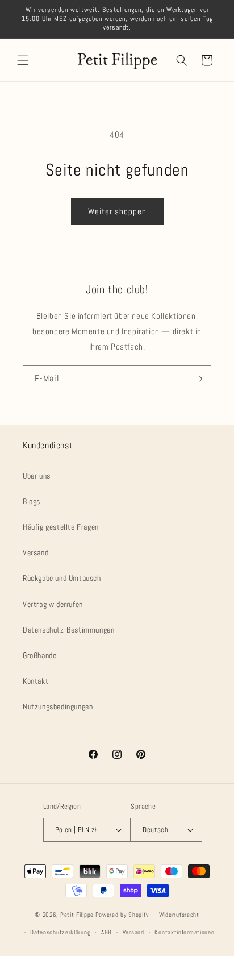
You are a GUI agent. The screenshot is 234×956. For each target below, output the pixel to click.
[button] (22, 60)
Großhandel (40, 655)
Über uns (37, 476)
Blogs (31, 501)
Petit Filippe (77, 914)
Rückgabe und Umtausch (62, 578)
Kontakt (35, 681)
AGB (106, 932)
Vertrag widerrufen (53, 604)
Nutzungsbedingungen (58, 706)
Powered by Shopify (122, 914)
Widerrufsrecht (179, 914)
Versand (35, 552)
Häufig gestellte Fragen (61, 527)
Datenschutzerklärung (60, 932)
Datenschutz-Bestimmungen (68, 630)
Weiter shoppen (117, 211)
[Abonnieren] (198, 378)
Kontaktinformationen (184, 932)
